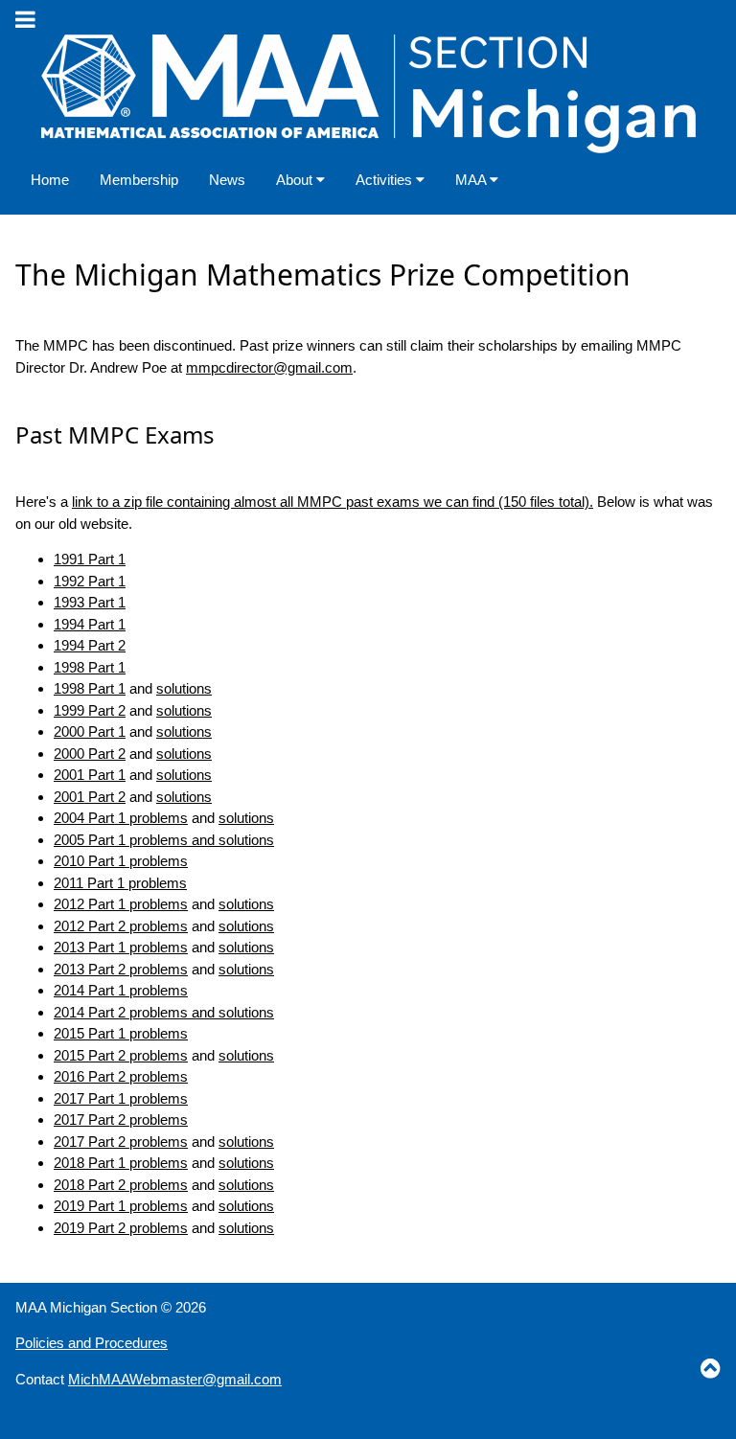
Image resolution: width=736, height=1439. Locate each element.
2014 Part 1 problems (121, 990)
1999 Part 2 (90, 710)
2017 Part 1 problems (121, 1098)
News (227, 179)
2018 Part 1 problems (121, 1162)
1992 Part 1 (90, 581)
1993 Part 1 (90, 602)
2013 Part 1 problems (121, 947)
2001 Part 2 (90, 796)
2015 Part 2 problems (121, 1055)
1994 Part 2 (90, 645)
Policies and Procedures (91, 1343)
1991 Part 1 (90, 559)
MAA (472, 179)
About (296, 179)
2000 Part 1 (90, 731)
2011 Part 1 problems (120, 883)
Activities (386, 179)
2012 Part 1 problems (121, 904)
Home (50, 179)
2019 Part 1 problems (121, 1206)
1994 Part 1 (90, 624)
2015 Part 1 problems (121, 1033)
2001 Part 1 (90, 774)
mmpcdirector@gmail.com (269, 367)
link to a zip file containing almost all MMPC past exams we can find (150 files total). (332, 501)
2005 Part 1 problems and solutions (164, 840)
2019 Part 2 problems (121, 1228)
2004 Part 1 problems (121, 818)
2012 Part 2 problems (121, 926)
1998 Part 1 (90, 667)
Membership (139, 179)
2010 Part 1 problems (121, 861)
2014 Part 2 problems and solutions (164, 1012)
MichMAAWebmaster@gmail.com (175, 1379)
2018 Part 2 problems (121, 1184)
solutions (184, 688)
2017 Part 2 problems (121, 1119)
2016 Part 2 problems (121, 1076)
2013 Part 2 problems (121, 969)
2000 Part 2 (90, 753)
